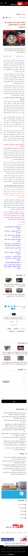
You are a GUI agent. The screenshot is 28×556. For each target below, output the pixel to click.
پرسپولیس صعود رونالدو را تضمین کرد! (12, 262)
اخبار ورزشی (18, 14)
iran (2, 549)
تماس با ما (20, 532)
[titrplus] (23, 539)
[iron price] (1, 133)
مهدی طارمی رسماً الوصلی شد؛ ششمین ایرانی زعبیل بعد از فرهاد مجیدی (13, 438)
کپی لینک (13, 314)
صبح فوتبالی (22, 514)
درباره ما (24, 532)
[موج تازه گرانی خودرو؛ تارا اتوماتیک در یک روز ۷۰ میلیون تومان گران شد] (19, 290)
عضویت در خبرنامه (5, 532)
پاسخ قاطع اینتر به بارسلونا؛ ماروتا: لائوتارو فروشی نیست (14, 445)
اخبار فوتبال (11, 331)
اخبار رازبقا (22, 511)
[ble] (14, 309)
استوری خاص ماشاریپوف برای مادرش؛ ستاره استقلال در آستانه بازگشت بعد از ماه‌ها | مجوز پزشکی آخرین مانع (14, 442)
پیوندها (11, 532)
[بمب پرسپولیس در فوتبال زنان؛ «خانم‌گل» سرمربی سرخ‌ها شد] (7, 348)
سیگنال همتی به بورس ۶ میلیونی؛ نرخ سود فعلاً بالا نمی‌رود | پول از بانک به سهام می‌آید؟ (13, 417)
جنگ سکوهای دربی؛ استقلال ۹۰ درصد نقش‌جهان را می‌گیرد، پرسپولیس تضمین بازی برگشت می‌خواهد (15, 425)
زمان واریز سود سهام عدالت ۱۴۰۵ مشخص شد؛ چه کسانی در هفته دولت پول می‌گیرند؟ (13, 462)
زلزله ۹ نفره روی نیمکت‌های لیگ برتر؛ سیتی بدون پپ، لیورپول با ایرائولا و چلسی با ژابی (14, 458)
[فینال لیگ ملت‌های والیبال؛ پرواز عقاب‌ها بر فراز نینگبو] (20, 348)
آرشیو (15, 532)
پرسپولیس (22, 62)
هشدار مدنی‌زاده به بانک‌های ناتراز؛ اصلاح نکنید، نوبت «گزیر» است (14, 421)
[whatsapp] (8, 306)
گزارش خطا (13, 325)
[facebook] (12, 309)
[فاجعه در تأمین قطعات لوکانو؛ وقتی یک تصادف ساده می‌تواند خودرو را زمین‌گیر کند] (19, 280)
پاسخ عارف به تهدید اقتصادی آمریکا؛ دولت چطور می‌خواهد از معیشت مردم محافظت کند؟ (13, 434)
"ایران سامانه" (11, 546)
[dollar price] (1, 126)
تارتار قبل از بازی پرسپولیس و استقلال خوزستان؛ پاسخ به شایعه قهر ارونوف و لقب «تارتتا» (14, 469)
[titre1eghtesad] (7, 539)
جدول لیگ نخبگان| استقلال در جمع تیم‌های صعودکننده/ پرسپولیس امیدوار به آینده (12, 266)
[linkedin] (5, 306)
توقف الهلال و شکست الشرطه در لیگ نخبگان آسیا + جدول (12, 236)
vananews (10, 549)
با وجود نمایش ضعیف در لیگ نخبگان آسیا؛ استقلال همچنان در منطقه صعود (12, 244)
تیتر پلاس (22, 518)
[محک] (14, 486)
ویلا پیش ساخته (21, 504)
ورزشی (23, 14)
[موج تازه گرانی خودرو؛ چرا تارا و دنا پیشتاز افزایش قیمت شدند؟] (8, 280)
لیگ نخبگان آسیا (12, 60)
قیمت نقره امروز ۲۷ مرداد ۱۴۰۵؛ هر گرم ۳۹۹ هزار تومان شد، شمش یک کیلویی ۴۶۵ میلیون (14, 473)
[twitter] (11, 306)
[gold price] (1, 128)
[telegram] (14, 306)
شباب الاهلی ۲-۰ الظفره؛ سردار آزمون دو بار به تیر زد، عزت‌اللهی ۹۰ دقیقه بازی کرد (14, 448)
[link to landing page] (18, 3)
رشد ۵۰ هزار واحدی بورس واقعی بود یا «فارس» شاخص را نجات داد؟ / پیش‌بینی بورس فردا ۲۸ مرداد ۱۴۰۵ (13, 465)
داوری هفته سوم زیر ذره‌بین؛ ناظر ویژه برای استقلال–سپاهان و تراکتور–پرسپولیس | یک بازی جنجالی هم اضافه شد (13, 429)
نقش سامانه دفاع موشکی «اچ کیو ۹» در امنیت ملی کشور (15, 543)
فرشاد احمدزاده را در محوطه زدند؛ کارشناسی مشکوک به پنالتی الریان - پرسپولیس (12, 258)
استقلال (17, 62)
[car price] (1, 131)
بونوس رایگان (21, 508)
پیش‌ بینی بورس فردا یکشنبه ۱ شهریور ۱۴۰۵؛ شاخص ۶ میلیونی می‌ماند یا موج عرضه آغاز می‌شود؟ (14, 413)
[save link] (6, 17)
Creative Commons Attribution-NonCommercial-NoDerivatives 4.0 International (13, 551)
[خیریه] (14, 494)
